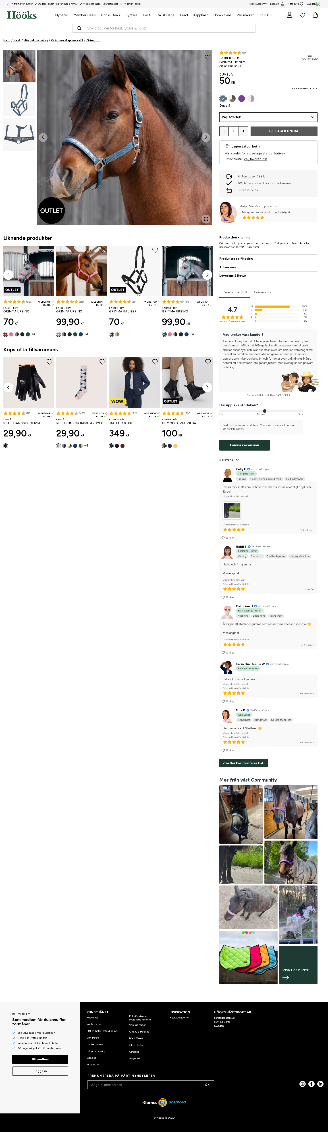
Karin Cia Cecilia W (250, 664)
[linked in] (320, 1084)
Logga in (275, 3)
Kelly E (241, 469)
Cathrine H (244, 606)
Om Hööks (93, 1037)
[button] (19, 66)
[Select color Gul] (175, 446)
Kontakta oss (94, 1024)
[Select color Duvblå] (222, 98)
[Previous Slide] (43, 137)
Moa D (240, 710)
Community (262, 292)
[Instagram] (302, 1084)
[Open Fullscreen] (205, 219)
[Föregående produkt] (8, 275)
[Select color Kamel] (117, 334)
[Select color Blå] (81, 334)
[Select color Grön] (28, 334)
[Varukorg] (315, 15)
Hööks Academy (179, 1017)
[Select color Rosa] (11, 334)
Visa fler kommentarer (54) (243, 763)
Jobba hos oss (95, 1044)
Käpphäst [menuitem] (200, 15)
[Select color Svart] (17, 334)
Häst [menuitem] (146, 15)
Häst (17, 40)
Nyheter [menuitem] (61, 15)
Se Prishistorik (304, 88)
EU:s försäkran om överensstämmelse (140, 1018)
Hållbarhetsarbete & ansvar (102, 1031)
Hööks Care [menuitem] (222, 15)
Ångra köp (135, 1058)
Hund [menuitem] (184, 15)
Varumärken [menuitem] (245, 15)
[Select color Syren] (251, 98)
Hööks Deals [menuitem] (110, 15)
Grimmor (93, 40)
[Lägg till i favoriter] (207, 57)
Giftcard (134, 1051)
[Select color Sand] (81, 446)
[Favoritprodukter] (302, 15)
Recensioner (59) (235, 292)
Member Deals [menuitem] (84, 15)
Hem (6, 40)
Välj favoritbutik (255, 159)
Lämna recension (244, 445)
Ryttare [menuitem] (131, 15)
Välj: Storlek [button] (231, 117)
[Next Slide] (205, 137)
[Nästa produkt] (207, 275)
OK (207, 1085)
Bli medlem (40, 1059)
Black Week (136, 1038)
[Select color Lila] (241, 98)
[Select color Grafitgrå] (64, 446)
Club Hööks (136, 1045)
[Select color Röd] (5, 334)
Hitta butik (293, 3)
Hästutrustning (36, 40)
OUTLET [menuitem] (266, 15)
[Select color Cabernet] (122, 446)
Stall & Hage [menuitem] (165, 15)
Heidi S (241, 547)
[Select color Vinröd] (170, 446)
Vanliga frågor (137, 1025)
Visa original (231, 573)
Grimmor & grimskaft (67, 40)
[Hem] (29, 15)
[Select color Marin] (22, 334)
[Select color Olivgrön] (232, 98)
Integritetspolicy (96, 1051)
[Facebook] (311, 1084)
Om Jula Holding (139, 1031)
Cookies (91, 1057)
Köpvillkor (92, 1017)
